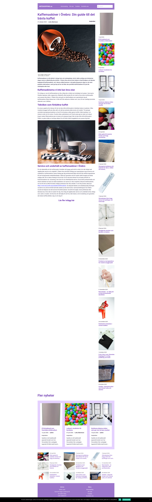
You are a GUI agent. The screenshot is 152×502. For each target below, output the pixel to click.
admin (52, 432)
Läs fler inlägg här (66, 200)
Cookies (77, 6)
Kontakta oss (85, 6)
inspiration (92, 21)
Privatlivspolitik (126, 499)
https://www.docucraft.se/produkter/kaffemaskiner (52, 185)
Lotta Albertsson (53, 22)
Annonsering (64, 6)
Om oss (71, 6)
